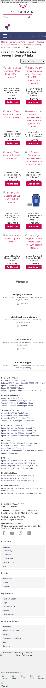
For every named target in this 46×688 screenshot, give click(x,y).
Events (5, 582)
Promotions (7, 579)
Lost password (9, 606)
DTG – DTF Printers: (9, 378)
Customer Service (10, 621)
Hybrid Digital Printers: (10, 395)
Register (6, 610)
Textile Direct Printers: (10, 410)
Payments (7, 627)
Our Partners (8, 558)
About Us (6, 547)
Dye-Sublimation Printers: (12, 425)
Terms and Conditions (12, 638)
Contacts (6, 646)
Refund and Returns (11, 630)
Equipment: (6, 440)
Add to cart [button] (12, 102)
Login (5, 603)
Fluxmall (4, 42)
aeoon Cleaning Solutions (21, 45)
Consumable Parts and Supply (22, 42)
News (5, 566)
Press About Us (9, 562)
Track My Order (9, 599)
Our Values (7, 554)
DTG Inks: (5, 458)
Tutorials (6, 586)
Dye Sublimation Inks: (10, 485)
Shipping (6, 634)
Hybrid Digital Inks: (9, 473)
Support (6, 642)
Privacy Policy (8, 614)
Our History (7, 551)
